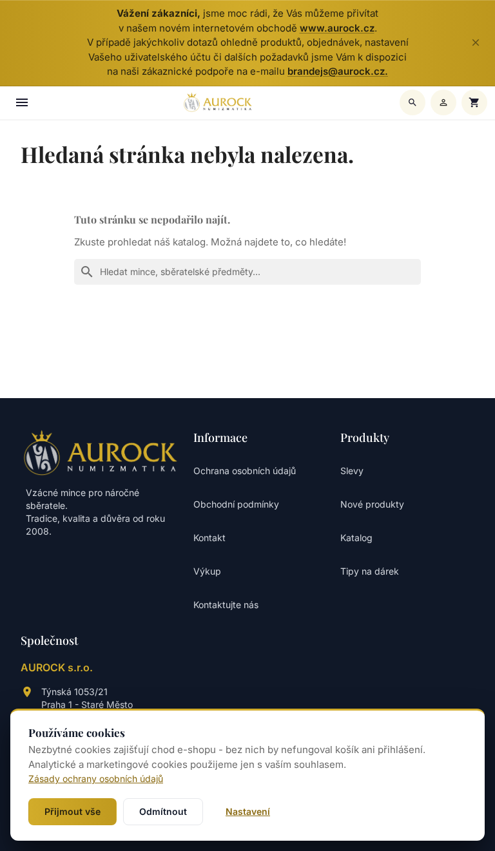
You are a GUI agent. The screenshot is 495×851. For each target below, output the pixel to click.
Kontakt (209, 537)
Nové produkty (372, 504)
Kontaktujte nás (225, 604)
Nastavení (248, 811)
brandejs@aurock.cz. (337, 71)
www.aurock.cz (337, 28)
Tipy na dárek (369, 571)
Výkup (207, 571)
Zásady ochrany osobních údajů (95, 778)
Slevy (352, 470)
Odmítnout (163, 811)
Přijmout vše (72, 811)
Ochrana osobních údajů (244, 470)
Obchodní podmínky (236, 504)
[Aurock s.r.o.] (100, 452)
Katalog (356, 537)
